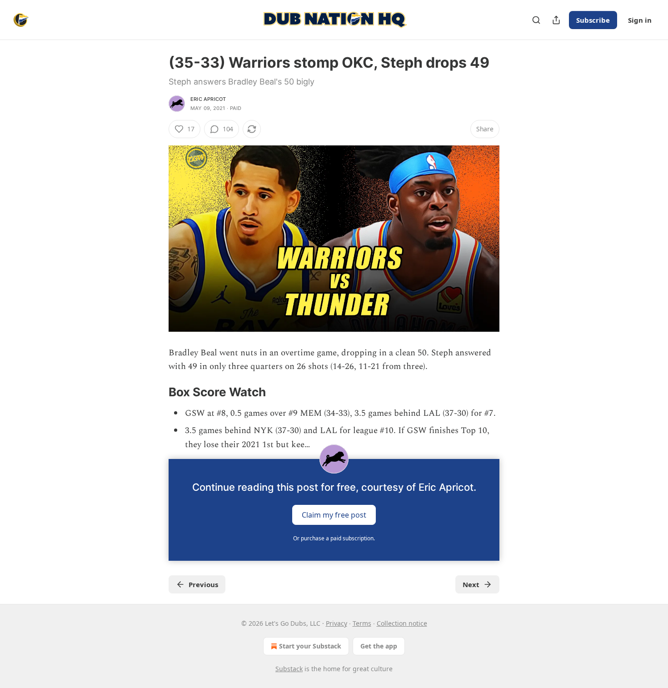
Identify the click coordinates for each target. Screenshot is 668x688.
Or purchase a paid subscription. (334, 538)
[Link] (156, 392)
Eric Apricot (208, 99)
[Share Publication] (556, 20)
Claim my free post (334, 515)
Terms (362, 623)
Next (471, 584)
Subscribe (593, 20)
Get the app (378, 646)
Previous (203, 584)
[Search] (536, 20)
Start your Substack (310, 646)
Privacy (336, 623)
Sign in (640, 20)
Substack (289, 668)
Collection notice (402, 623)
